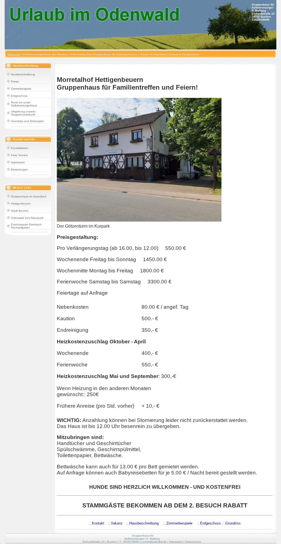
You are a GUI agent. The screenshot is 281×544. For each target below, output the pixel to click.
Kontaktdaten (19, 148)
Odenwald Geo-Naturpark (27, 217)
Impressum (18, 162)
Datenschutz (193, 541)
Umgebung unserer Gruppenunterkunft (23, 113)
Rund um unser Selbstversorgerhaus (24, 104)
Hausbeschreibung (23, 74)
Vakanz (117, 523)
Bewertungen (19, 169)
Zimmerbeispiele (21, 88)
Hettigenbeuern (21, 203)
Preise (15, 81)
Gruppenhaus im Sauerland (28, 196)
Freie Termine (19, 155)
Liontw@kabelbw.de (154, 541)
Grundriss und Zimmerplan (27, 121)
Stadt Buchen (20, 210)
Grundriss (233, 523)
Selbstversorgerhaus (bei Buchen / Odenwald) (54, 54)
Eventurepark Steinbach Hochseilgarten (26, 226)
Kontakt (98, 523)
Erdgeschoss (19, 95)
